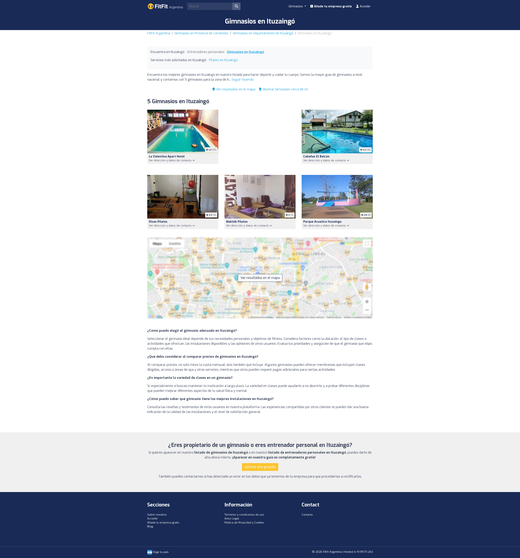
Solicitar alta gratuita (260, 467)
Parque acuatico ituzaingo (322, 222)
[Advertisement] (260, 140)
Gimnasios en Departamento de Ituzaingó (263, 33)
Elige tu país (160, 552)
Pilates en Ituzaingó (223, 60)
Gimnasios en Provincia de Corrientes (201, 33)
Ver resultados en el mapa (235, 89)
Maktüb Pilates (237, 222)
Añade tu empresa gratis (332, 6)
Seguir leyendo (243, 79)
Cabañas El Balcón (316, 156)
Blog (150, 526)
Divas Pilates (158, 222)
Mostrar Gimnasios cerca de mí (285, 89)
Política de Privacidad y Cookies (244, 522)
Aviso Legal (231, 518)
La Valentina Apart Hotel (167, 156)
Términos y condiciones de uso (244, 514)
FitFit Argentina (158, 33)
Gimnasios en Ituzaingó (245, 52)
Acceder (365, 6)
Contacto (307, 514)
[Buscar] (236, 6)
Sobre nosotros (157, 514)
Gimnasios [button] (296, 6)
